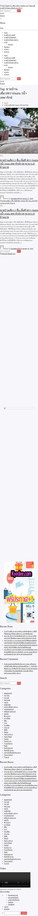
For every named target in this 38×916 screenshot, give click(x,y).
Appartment (8, 693)
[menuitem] (21, 913)
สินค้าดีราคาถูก (9, 750)
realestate (7, 705)
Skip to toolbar (5, 892)
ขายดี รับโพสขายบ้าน (11, 40)
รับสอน (6, 739)
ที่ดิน (5, 721)
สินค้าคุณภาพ (8, 748)
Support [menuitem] (10, 902)
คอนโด (6, 714)
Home (6, 33)
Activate (6, 52)
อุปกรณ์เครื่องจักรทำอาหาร (12, 753)
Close (1, 28)
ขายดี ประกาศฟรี (9, 35)
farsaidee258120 (16, 199)
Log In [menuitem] (6, 907)
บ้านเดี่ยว (7, 725)
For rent (6, 695)
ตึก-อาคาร (7, 716)
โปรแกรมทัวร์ (8, 755)
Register (2, 16)
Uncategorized (9, 709)
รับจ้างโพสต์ (8, 737)
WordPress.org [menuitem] (13, 895)
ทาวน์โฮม (7, 718)
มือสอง (6, 732)
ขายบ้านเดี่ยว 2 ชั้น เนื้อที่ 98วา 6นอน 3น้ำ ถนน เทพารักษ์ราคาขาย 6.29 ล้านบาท (19, 163)
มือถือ (5, 730)
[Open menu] (1, 18)
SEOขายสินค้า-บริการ (11, 707)
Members (7, 47)
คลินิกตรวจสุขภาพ (10, 711)
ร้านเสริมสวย (8, 744)
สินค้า (6, 746)
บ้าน (1, 155)
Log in (2, 13)
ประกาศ (6, 727)
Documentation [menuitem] (13, 898)
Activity (6, 49)
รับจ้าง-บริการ (8, 734)
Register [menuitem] (6, 909)
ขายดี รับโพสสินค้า (10, 37)
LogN (5, 42)
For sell (6, 698)
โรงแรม (6, 757)
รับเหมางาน (7, 741)
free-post (7, 700)
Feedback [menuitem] (11, 904)
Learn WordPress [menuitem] (13, 900)
